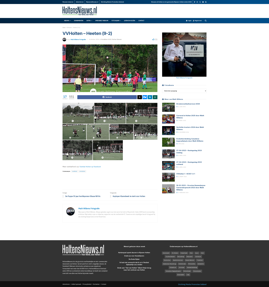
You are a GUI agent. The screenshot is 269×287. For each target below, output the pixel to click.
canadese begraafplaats (173, 271)
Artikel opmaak (76, 284)
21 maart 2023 (182, 176)
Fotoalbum (115, 20)
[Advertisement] (168, 11)
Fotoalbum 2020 (106, 39)
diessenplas (197, 271)
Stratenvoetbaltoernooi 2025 (188, 104)
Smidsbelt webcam (101, 20)
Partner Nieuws (117, 39)
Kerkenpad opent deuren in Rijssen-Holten (134, 252)
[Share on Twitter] (139, 97)
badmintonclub (178, 260)
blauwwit (190, 256)
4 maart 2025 (181, 120)
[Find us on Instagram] (197, 2)
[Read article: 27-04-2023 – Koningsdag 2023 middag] (168, 153)
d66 (202, 253)
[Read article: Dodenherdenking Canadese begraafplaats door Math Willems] (168, 142)
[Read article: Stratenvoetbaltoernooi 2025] (168, 107)
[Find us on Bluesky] (203, 2)
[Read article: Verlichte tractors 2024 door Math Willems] (168, 130)
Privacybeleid (87, 284)
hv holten (175, 253)
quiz (196, 253)
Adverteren (66, 284)
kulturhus (167, 260)
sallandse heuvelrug (169, 264)
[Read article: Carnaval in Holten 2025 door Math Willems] (168, 118)
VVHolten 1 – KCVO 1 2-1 (185, 174)
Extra (89, 20)
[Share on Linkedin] (150, 97)
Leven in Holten (129, 20)
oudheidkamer (170, 256)
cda (188, 274)
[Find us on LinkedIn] (205, 2)
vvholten (82, 171)
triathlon (200, 260)
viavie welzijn (189, 260)
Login (189, 20)
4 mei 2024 (180, 143)
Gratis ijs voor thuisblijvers (134, 256)
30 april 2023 (181, 155)
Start (64, 27)
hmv (191, 253)
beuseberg (181, 256)
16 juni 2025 (181, 106)
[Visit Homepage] (81, 11)
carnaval (181, 267)
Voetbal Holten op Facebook (90, 167)
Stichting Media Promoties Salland (192, 284)
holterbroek (182, 264)
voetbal (74, 171)
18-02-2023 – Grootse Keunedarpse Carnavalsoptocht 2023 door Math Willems (190, 187)
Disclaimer (96, 284)
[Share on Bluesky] (144, 97)
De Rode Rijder (134, 259)
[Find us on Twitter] (200, 2)
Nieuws (66, 20)
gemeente (201, 264)
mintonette (191, 264)
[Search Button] (205, 20)
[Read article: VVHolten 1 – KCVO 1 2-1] (168, 177)
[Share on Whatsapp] (155, 97)
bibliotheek (187, 271)
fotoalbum (173, 267)
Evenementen (78, 20)
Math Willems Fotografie (78, 39)
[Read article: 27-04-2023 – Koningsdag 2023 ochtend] (168, 165)
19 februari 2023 (183, 192)
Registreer (198, 20)
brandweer (180, 274)
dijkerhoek (184, 253)
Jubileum (198, 256)
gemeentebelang (192, 267)
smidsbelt (166, 253)
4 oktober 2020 (94, 39)
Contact (141, 20)
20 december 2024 (183, 132)
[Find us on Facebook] (194, 2)
